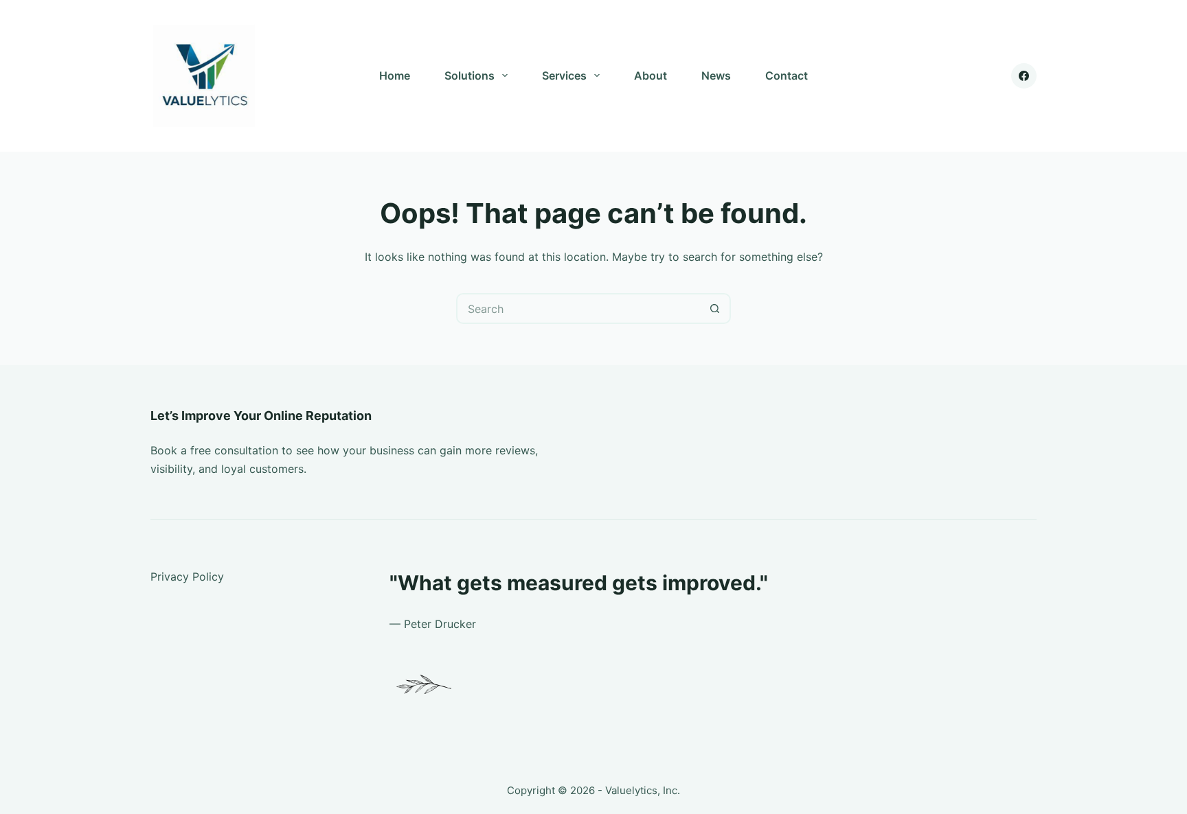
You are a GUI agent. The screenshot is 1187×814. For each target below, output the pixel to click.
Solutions (469, 75)
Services (564, 75)
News (716, 75)
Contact (786, 75)
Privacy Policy (187, 576)
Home (394, 75)
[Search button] (715, 308)
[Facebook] (1024, 76)
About (650, 75)
